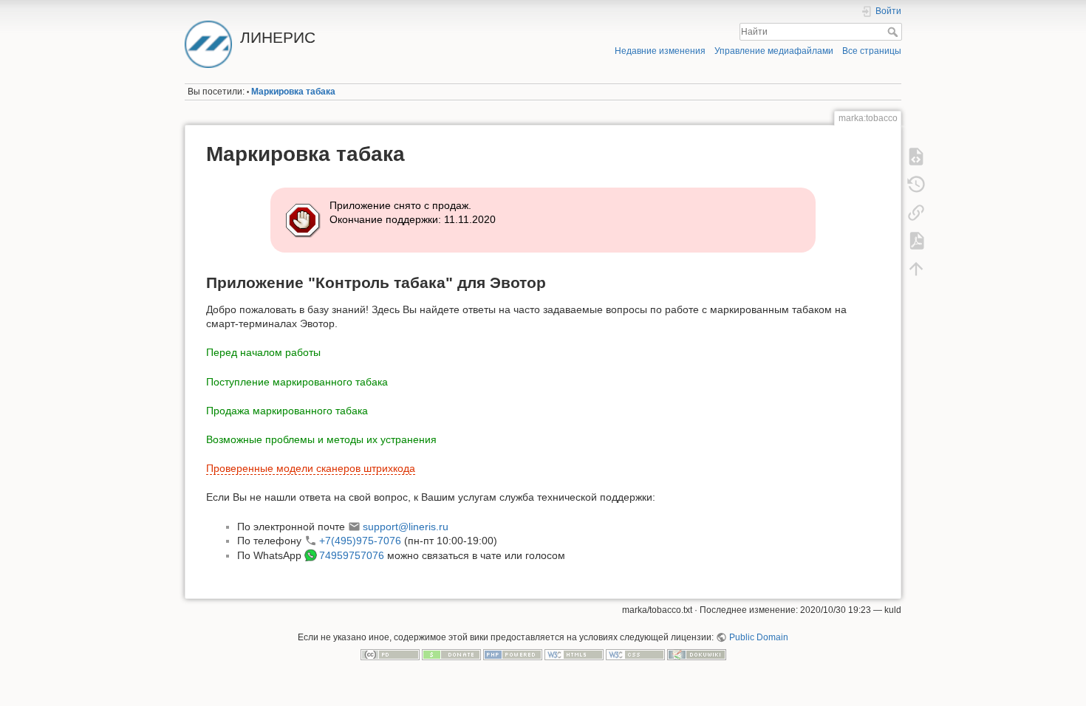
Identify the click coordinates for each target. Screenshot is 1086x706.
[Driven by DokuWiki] (696, 654)
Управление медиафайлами (773, 51)
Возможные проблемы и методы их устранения (321, 439)
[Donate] (451, 654)
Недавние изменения (660, 51)
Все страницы (871, 51)
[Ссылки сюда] (916, 213)
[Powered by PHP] (512, 654)
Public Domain (758, 637)
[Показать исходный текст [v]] (916, 157)
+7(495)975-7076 (360, 540)
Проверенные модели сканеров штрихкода (310, 468)
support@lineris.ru (405, 526)
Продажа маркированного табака (287, 411)
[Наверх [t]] (916, 269)
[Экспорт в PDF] (916, 241)
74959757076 (351, 555)
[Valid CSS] (635, 654)
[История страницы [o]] (916, 185)
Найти (894, 32)
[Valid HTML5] (574, 654)
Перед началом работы (263, 352)
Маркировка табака (293, 91)
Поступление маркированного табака (297, 382)
